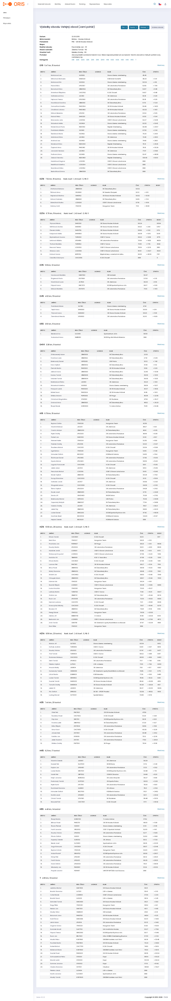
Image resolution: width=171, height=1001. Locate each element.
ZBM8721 (74, 595)
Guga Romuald (56, 847)
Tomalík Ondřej (54, 685)
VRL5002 (77, 829)
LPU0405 (80, 458)
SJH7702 (79, 929)
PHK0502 (84, 368)
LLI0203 (79, 898)
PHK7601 (77, 712)
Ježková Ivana (56, 372)
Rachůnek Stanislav (58, 788)
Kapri (105, 957)
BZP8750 (78, 254)
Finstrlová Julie (56, 358)
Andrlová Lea (55, 141)
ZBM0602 (84, 365)
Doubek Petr (55, 764)
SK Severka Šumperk (110, 192)
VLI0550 (84, 385)
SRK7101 (76, 719)
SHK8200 (73, 681)
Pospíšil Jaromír (56, 871)
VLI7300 (73, 644)
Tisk (123, 27)
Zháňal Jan (53, 595)
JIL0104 (79, 468)
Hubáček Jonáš (54, 551)
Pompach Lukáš (56, 389)
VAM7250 (82, 275)
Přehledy (144, 27)
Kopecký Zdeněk (57, 840)
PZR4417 (77, 871)
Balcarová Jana (55, 915)
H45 (127, 60)
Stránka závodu (157, 27)
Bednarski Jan (54, 619)
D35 (87, 60)
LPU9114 (79, 922)
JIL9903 (73, 688)
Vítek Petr (55, 712)
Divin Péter (52, 626)
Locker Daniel (55, 513)
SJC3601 (79, 974)
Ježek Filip (54, 509)
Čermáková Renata (58, 316)
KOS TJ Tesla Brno (100, 557)
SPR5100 (73, 692)
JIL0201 (79, 427)
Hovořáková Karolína (58, 103)
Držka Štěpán (56, 726)
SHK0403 (79, 902)
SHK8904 (73, 685)
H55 (132, 60)
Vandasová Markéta (58, 275)
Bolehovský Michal (57, 499)
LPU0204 (80, 489)
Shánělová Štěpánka (58, 93)
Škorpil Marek (55, 406)
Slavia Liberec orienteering (117, 75)
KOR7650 (79, 950)
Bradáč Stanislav (56, 891)
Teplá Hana (55, 310)
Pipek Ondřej (55, 434)
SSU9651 (78, 192)
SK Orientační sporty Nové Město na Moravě (109, 623)
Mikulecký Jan (56, 867)
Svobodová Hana (57, 337)
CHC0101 (80, 447)
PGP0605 (84, 396)
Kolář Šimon (54, 919)
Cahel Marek (54, 895)
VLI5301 (76, 826)
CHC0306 (80, 485)
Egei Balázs (55, 451)
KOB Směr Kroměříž (114, 79)
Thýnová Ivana (56, 313)
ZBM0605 (84, 375)
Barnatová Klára (56, 89)
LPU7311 (76, 740)
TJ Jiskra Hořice (114, 406)
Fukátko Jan (56, 736)
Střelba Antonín (56, 396)
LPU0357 (82, 86)
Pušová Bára (55, 86)
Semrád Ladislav (55, 602)
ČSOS (166, 997)
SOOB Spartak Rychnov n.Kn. (117, 285)
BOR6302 (81, 778)
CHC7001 (81, 802)
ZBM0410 (80, 475)
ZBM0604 (84, 379)
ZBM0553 (84, 403)
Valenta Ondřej (56, 506)
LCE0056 (78, 251)
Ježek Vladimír (57, 740)
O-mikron (97, 616)
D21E (77, 60)
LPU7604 (77, 726)
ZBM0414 (80, 509)
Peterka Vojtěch (54, 664)
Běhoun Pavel (55, 823)
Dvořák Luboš (55, 795)
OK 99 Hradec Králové (115, 106)
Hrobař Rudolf (56, 853)
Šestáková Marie (57, 134)
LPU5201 (77, 860)
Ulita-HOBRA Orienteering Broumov (115, 936)
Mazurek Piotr (55, 802)
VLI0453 (82, 141)
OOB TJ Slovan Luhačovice (117, 120)
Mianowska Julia (57, 120)
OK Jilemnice (112, 96)
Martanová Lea (56, 75)
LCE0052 (78, 247)
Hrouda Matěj (54, 667)
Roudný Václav (54, 650)
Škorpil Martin (55, 819)
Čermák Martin (56, 368)
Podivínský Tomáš (57, 781)
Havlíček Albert (56, 516)
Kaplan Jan (55, 768)
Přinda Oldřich (56, 836)
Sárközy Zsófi (55, 206)
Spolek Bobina (98, 695)
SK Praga (112, 396)
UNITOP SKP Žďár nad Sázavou (113, 871)
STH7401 (81, 798)
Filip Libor (55, 719)
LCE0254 (82, 165)
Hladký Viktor (54, 912)
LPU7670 (82, 289)
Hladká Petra (54, 939)
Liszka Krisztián (54, 588)
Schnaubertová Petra (57, 957)
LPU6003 (77, 864)
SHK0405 (79, 919)
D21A (82, 60)
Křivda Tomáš (54, 537)
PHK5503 (79, 953)
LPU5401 (77, 857)
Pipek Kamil (55, 785)
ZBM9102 (74, 609)
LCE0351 (82, 161)
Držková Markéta (57, 289)
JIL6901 (80, 761)
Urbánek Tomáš (56, 379)
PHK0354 (82, 106)
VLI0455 (82, 154)
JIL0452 (81, 137)
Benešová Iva (55, 334)
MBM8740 (74, 616)
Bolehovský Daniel (57, 361)
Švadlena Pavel (57, 716)
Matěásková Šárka (57, 382)
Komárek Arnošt (55, 929)
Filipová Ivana (56, 285)
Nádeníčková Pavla (58, 127)
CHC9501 (74, 561)
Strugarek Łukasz (57, 485)
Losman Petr (53, 564)
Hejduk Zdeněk (56, 520)
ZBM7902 (77, 723)
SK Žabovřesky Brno (114, 89)
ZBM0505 (84, 354)
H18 (107, 60)
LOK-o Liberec (98, 664)
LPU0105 (80, 444)
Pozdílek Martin (55, 943)
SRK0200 (80, 513)
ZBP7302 (81, 774)
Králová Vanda (55, 254)
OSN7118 (74, 623)
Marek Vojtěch (56, 475)
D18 (73, 60)
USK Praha (113, 361)
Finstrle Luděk (56, 723)
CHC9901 (74, 537)
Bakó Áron (52, 540)
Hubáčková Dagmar (58, 161)
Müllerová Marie (55, 950)
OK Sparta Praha (112, 781)
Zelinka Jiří (53, 616)
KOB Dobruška (98, 674)
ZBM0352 (82, 89)
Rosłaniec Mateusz (56, 657)
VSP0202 (80, 499)
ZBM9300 (74, 578)
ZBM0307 (80, 502)
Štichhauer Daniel (57, 458)
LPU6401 (81, 768)
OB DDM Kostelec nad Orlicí (112, 939)
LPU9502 (73, 661)
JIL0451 (81, 96)
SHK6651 (81, 313)
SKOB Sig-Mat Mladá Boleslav (114, 337)
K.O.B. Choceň (112, 93)
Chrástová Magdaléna (59, 399)
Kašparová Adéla (56, 234)
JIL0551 (83, 382)
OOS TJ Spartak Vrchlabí (111, 829)
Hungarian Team (109, 206)
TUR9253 (78, 237)
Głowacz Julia (55, 251)
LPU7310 (81, 785)
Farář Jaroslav (56, 829)
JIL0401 (79, 506)
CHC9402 (74, 575)
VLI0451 (81, 130)
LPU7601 (76, 733)
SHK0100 (80, 437)
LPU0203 (80, 434)
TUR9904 (73, 654)
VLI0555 (82, 75)
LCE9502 (74, 554)
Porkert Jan (55, 437)
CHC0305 (80, 465)
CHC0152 (82, 93)
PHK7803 (79, 943)
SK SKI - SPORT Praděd (101, 692)
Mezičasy (160, 65)
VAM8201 (79, 912)
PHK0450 (82, 110)
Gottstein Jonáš (56, 482)
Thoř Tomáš (53, 654)
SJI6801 (80, 788)
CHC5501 (77, 847)
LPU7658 (82, 278)
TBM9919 (74, 557)
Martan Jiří (53, 644)
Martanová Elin (56, 82)
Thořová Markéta (56, 244)
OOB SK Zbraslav (113, 774)
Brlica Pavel (53, 568)
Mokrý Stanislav (54, 571)
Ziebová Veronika (57, 158)
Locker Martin (55, 771)
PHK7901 (74, 564)
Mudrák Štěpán (54, 585)
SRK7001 (81, 771)
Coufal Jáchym (56, 430)
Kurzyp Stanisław (57, 478)
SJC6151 (78, 334)
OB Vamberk (111, 275)
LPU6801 (81, 795)
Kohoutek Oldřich (57, 454)
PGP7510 (77, 743)
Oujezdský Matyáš (57, 502)
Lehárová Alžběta (56, 240)
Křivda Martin (53, 561)
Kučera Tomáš (56, 375)
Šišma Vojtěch (56, 489)
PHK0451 (82, 147)
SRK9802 (73, 678)
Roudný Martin (54, 547)
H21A (117, 60)
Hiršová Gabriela (56, 199)
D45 (92, 60)
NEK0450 (82, 158)
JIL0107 (79, 482)
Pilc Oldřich (53, 692)
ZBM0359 (82, 171)
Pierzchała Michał (57, 471)
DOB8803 (73, 674)
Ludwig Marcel (54, 695)
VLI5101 (76, 836)
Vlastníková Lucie (57, 282)
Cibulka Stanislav (56, 967)
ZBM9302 (74, 568)
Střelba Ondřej (57, 743)
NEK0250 (82, 144)
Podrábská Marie (57, 306)
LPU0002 (74, 547)
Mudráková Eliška (57, 168)
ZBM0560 (84, 372)
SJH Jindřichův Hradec (111, 929)
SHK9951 (78, 227)
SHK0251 (82, 116)
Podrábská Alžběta (57, 130)
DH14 (102, 60)
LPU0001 (73, 650)
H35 (122, 60)
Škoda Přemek (56, 826)
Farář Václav (55, 860)
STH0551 (84, 399)
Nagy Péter (54, 905)
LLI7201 (78, 891)
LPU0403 (80, 461)
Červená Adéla (55, 230)
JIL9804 (73, 667)
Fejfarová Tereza (57, 99)
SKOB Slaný (111, 764)
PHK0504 (84, 392)
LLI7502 (72, 664)
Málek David (55, 392)
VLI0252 (82, 82)
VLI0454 (82, 123)
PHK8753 (79, 915)
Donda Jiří (54, 495)
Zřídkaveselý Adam (58, 354)
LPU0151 (81, 113)
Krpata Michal (56, 461)
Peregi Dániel (53, 612)
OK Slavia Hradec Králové (117, 116)
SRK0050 (79, 933)
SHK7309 (79, 888)
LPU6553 (81, 316)
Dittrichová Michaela (58, 79)
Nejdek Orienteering (115, 127)
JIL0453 (81, 151)
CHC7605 (77, 730)
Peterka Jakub (55, 970)
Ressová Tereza (55, 247)
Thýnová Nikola (55, 223)
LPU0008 (74, 599)
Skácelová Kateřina (58, 385)
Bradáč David (55, 898)
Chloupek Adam (54, 578)
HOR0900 (84, 406)
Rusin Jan (52, 599)
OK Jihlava (110, 788)
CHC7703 (79, 946)
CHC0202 (80, 478)
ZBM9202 (74, 571)
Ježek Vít (52, 688)
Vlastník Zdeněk (56, 761)
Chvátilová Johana (57, 110)
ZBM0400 (80, 492)
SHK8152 (78, 196)
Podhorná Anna (56, 154)
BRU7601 (79, 936)
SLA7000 (81, 764)
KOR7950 (79, 939)
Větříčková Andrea (56, 227)
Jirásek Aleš (56, 733)
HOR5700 (77, 819)
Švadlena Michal (57, 447)
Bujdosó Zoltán (56, 423)
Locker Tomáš (54, 678)
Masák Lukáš (54, 960)
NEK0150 (82, 127)
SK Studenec (113, 399)
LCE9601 (74, 585)
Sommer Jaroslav (56, 964)
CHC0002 (73, 657)
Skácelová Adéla (57, 123)
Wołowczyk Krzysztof (56, 554)
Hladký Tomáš (55, 977)
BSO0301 (80, 454)
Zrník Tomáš (53, 623)
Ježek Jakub (55, 468)
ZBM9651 (78, 199)
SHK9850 (78, 234)
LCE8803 (79, 895)
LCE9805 (74, 619)
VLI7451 (80, 306)
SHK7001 (79, 909)
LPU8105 (76, 736)
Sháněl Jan (53, 575)
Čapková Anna (56, 147)
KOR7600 (79, 977)
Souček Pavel (54, 953)
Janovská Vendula (57, 151)
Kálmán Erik (53, 581)
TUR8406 (73, 647)
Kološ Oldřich (55, 864)
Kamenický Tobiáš (55, 671)
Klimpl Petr (54, 857)
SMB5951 (78, 337)
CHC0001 (74, 606)
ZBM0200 (80, 430)
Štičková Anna (55, 192)
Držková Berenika (57, 113)
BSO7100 (81, 791)
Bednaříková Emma (58, 171)
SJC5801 (77, 843)
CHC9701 (74, 602)
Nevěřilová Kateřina (58, 165)
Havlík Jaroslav (55, 974)
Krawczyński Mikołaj (56, 606)
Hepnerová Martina (57, 196)
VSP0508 (84, 361)
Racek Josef (55, 492)
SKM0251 (82, 79)
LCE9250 (78, 203)
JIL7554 (81, 282)
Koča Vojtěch (55, 365)
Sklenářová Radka (56, 203)
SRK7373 (82, 285)
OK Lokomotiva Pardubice (116, 86)
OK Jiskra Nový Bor (113, 778)
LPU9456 (78, 240)
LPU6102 (77, 833)
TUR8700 (74, 592)
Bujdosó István (56, 850)
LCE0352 (82, 168)
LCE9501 (74, 551)
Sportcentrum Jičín (110, 334)
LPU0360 (82, 99)
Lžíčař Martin (53, 674)
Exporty (132, 27)
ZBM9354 (78, 189)
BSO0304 (80, 516)
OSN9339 (73, 671)
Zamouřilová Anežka (58, 106)
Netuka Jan (54, 909)
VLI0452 (82, 134)
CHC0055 (78, 258)
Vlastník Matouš (56, 427)
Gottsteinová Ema (57, 96)
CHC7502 (77, 716)
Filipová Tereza (55, 933)
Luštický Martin (54, 592)
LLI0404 (79, 970)
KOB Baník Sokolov (112, 454)
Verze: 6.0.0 (40, 997)
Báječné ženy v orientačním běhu (111, 254)
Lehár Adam (54, 922)
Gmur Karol (55, 730)
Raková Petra (55, 116)
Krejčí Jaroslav (56, 778)
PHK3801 (77, 867)
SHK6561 (81, 310)
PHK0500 (84, 389)
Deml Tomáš (53, 661)
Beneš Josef (55, 843)
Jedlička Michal (55, 888)
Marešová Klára (56, 144)
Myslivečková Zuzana (57, 237)
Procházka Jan (54, 544)
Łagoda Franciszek (58, 465)
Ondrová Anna (56, 403)
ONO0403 (80, 495)
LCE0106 (80, 471)
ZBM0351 (82, 103)
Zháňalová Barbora (57, 189)
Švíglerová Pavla (57, 278)
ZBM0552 (84, 358)
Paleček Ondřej (56, 444)
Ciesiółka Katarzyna (57, 258)
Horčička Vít (53, 557)
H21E (112, 60)
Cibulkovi (106, 967)
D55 (97, 60)
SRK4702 (77, 853)
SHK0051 (78, 223)
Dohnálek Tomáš (56, 902)
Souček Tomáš (54, 681)
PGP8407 (74, 544)
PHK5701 (77, 823)
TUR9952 (78, 244)
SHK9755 (78, 230)
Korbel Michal (55, 946)
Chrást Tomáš (56, 798)
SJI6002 (77, 840)
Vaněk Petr (54, 774)
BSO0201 (80, 520)
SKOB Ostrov (110, 495)
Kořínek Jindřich (54, 647)
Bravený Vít (53, 609)
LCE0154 (82, 120)
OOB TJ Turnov (105, 237)
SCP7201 (81, 781)
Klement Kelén (56, 441)
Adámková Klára (57, 137)
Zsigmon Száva (55, 926)
